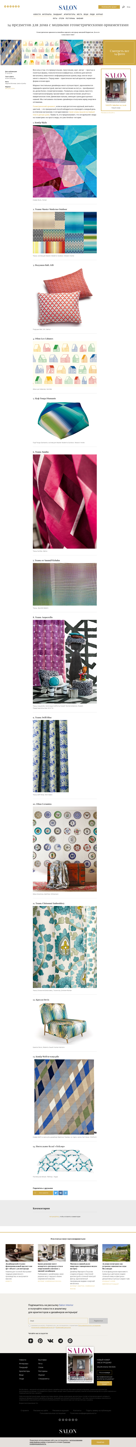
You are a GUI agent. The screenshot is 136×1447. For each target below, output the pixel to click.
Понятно (100, 1442)
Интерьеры (23, 1364)
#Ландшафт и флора (108, 1281)
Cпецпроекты (43, 1379)
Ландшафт (23, 1367)
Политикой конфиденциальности (42, 1327)
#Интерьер (41, 1281)
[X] (55, 1193)
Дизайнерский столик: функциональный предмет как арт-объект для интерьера (19, 1266)
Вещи (21, 1375)
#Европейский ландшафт (110, 1284)
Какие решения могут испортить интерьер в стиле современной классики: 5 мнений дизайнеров (50, 1267)
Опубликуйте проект (104, 1383)
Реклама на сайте (40, 1410)
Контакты (77, 1410)
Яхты (40, 1364)
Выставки (42, 1360)
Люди (21, 1379)
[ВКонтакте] (60, 1193)
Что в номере (104, 1372)
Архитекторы (24, 1371)
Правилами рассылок (63, 1327)
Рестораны (42, 1371)
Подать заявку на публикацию (98, 1410)
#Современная (90, 1286)
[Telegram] (65, 1193)
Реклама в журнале (60, 1410)
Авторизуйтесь (54, 1216)
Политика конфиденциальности (83, 1413)
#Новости (9, 1281)
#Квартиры (81, 1286)
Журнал (41, 1375)
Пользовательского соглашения (89, 1325)
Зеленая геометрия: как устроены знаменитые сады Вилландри (114, 1266)
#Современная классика (53, 1281)
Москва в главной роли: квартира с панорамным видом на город (83, 1266)
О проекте (25, 1410)
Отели (40, 1367)
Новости (22, 1360)
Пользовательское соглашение (53, 1413)
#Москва (73, 1288)
